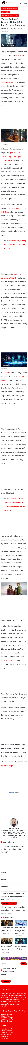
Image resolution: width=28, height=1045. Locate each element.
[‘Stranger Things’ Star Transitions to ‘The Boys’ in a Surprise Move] (7, 923)
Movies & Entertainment (9, 9)
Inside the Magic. (7, 766)
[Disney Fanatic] (7, 3)
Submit (6, 981)
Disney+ (18, 55)
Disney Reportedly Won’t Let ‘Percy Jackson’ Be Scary (15, 244)
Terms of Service (7, 1033)
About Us (4, 1038)
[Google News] (14, 792)
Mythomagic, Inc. (7, 82)
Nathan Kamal (6, 28)
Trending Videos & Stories (10, 15)
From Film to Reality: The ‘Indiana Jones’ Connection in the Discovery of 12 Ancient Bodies (6, 948)
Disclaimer (4, 1036)
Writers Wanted (6, 1031)
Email (4, 879)
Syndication (5, 12)
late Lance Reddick (8, 660)
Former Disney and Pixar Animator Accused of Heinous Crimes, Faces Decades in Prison (20, 930)
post (8, 373)
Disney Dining (6, 1021)
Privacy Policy (6, 1034)
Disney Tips (5, 1016)
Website (4, 887)
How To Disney (7, 1014)
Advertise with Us (7, 1029)
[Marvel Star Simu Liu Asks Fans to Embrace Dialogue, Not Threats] (21, 941)
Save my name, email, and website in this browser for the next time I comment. (13, 897)
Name (4, 872)
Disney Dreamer (7, 1019)
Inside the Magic (7, 1018)
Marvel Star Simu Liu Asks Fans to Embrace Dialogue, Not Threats (21, 946)
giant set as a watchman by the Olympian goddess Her (11, 156)
